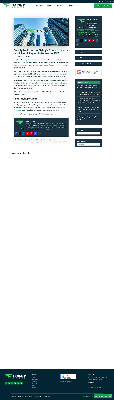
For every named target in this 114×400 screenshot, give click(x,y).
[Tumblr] (39, 133)
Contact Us (35, 387)
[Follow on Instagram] (9, 383)
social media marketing (56, 127)
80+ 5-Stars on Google (66, 381)
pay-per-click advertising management (36, 127)
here (47, 129)
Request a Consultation (103, 396)
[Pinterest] (31, 133)
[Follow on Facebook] (12, 383)
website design (45, 125)
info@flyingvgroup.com (94, 387)
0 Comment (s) (84, 58)
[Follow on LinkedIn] (6, 383)
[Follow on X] (18, 383)
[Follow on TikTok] (21, 383)
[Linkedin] (23, 133)
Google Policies (93, 396)
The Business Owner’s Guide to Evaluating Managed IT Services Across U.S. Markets (88, 101)
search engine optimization (58, 125)
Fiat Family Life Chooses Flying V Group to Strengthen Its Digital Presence (41, 208)
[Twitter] (19, 133)
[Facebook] (16, 133)
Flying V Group (49, 74)
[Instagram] (35, 133)
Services (34, 383)
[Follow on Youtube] (15, 383)
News (82, 52)
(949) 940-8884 (92, 385)
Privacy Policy (85, 396)
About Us (34, 381)
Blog (33, 385)
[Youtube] (27, 133)
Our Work (35, 379)
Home (33, 377)
